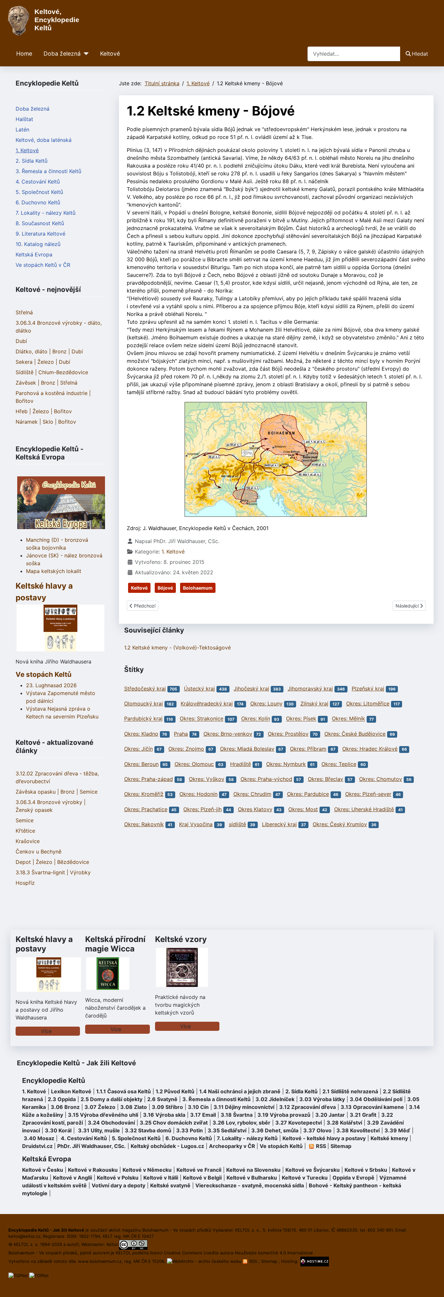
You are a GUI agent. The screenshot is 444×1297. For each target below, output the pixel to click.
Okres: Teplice (338, 764)
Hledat (420, 53)
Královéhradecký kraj (207, 703)
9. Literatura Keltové (40, 233)
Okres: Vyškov (206, 779)
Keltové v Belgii (202, 1177)
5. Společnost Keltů (39, 192)
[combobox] (353, 54)
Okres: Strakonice (201, 719)
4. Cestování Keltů (38, 181)
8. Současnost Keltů (40, 223)
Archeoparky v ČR (232, 1146)
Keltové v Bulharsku (252, 1177)
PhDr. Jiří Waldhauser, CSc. (91, 1146)
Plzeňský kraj (368, 688)
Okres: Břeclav (325, 779)
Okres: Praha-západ (148, 779)
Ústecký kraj (199, 688)
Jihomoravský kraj (310, 688)
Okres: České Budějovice (354, 733)
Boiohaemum (198, 588)
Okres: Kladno (141, 733)
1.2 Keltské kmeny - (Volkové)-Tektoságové (177, 647)
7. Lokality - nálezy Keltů (45, 213)
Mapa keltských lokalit (53, 571)
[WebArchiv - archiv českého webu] (205, 1261)
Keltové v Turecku (305, 1177)
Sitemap (341, 1146)
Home (24, 53)
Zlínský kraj (314, 703)
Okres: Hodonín (198, 794)
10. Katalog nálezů (38, 244)
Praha (181, 733)
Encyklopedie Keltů (53, 1080)
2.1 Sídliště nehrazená (350, 1091)
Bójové (165, 588)
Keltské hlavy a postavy (44, 944)
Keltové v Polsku (117, 1177)
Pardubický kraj (143, 719)
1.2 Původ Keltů (175, 1091)
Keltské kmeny (389, 1138)
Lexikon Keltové (71, 1091)
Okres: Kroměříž (143, 794)
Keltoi (112, 1244)
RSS (253, 1261)
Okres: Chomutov (380, 779)
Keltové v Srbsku (366, 1170)
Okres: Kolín (255, 719)
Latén (22, 129)
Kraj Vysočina (196, 824)
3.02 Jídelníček (274, 1099)
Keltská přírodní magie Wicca (115, 944)
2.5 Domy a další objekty (111, 1099)
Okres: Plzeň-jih (202, 809)
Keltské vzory (181, 939)
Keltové (110, 53)
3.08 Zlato (133, 1107)
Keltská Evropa (34, 254)
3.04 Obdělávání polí (376, 1099)
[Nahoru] (432, 1285)
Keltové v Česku (42, 1170)
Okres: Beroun (141, 764)
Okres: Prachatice (145, 809)
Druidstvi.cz (37, 1146)
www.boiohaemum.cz (100, 1261)
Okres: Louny (266, 703)
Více (46, 1031)
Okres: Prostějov (288, 733)
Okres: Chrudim (252, 794)
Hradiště (240, 764)
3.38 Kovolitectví (358, 1130)
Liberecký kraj (279, 824)
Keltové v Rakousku (93, 1170)
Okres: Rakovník (144, 824)
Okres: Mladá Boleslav (247, 748)
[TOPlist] (18, 1275)
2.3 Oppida (62, 1099)
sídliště (237, 824)
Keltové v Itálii (160, 1177)
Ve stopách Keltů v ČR (43, 265)
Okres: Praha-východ (266, 779)
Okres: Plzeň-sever (368, 794)
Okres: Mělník (348, 719)
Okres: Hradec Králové (370, 748)
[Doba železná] (85, 53)
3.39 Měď (397, 1130)
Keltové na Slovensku (253, 1170)
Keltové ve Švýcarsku (312, 1170)
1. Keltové (27, 150)
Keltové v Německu (147, 1170)
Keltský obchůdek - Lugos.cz (167, 1146)
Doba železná (62, 53)
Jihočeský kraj (251, 688)
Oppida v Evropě (353, 1177)
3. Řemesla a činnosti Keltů (48, 171)
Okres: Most (303, 809)
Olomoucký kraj (143, 703)
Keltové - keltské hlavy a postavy (324, 1138)
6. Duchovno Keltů (38, 202)
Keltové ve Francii (198, 1170)
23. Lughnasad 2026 (51, 685)
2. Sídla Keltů (31, 160)
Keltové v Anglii (72, 1177)
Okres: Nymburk (286, 764)
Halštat (24, 119)
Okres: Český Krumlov (340, 824)
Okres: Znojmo (186, 748)
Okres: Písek (301, 719)
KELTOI (123, 1252)
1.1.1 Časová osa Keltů (123, 1091)
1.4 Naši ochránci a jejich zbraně (240, 1091)
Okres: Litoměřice (367, 703)
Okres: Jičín (138, 748)
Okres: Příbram (308, 748)
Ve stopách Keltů (44, 674)
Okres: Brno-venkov (227, 733)
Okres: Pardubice (308, 794)
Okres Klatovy (255, 809)
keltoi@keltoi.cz (24, 1236)
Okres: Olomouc (194, 764)
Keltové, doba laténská (44, 140)
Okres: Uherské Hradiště (364, 809)
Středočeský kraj (145, 688)
